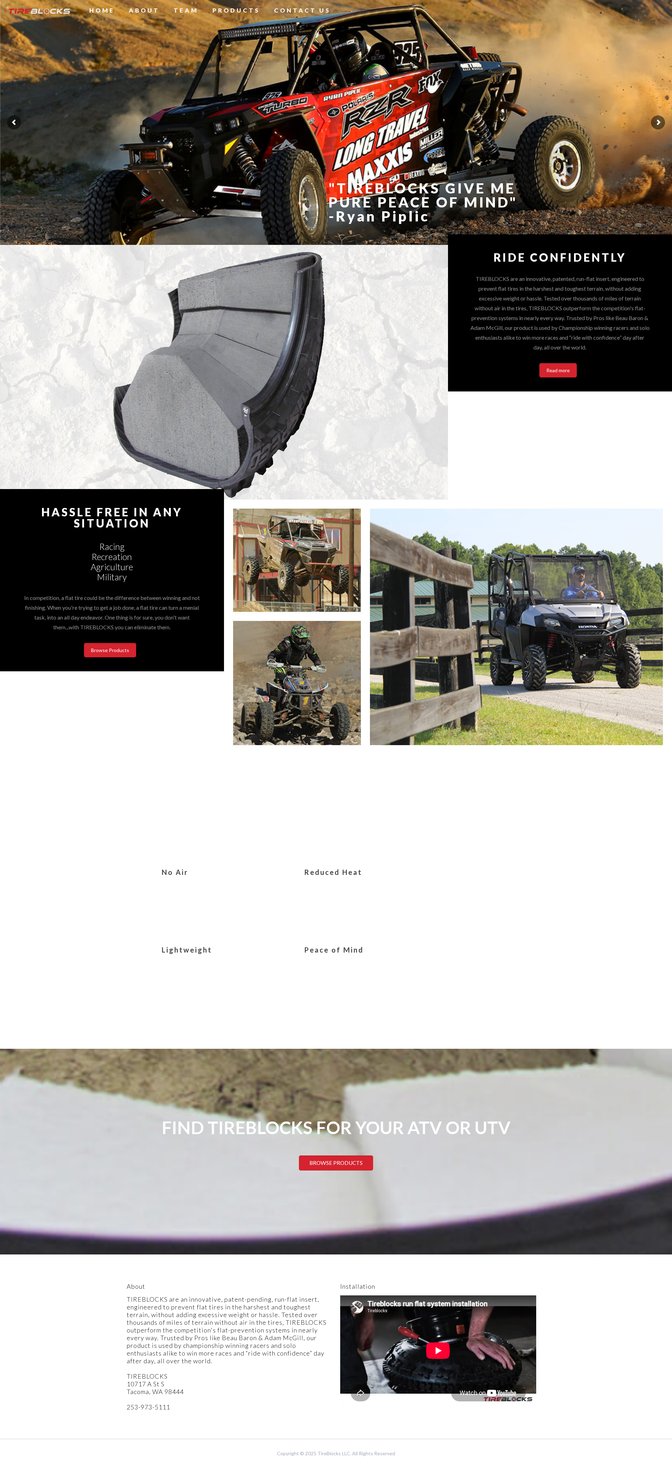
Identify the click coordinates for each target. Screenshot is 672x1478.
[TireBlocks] (39, 10)
